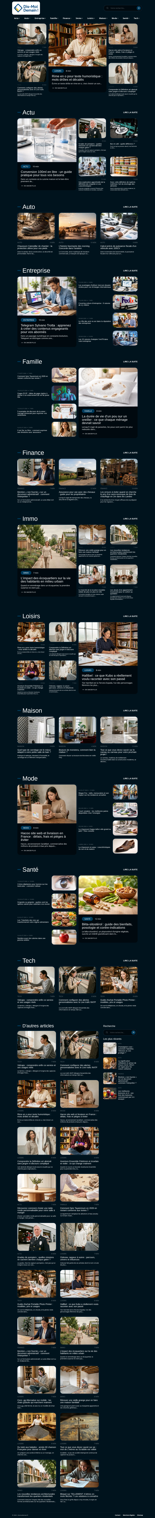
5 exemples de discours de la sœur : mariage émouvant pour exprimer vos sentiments (32, 413)
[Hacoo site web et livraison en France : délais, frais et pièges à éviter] (123, 34)
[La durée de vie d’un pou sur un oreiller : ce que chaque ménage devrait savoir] (108, 387)
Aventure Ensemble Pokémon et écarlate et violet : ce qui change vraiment (30, 688)
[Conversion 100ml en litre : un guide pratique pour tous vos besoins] (46, 140)
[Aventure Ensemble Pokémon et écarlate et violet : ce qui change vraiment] (31, 670)
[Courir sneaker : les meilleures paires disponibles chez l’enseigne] (125, 810)
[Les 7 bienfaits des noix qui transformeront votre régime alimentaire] (64, 919)
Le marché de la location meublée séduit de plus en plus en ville (92, 591)
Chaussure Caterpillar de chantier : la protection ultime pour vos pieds (34, 247)
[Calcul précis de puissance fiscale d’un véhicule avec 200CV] (119, 226)
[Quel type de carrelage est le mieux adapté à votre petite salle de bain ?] (36, 730)
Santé (30, 869)
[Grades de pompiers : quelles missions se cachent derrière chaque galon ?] (92, 128)
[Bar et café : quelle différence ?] (124, 128)
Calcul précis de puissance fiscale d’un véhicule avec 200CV (118, 247)
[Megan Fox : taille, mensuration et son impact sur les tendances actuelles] (125, 792)
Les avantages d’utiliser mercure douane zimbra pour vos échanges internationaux (95, 286)
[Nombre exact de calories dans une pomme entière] (64, 937)
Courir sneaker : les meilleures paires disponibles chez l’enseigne (93, 812)
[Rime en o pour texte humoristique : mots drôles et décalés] (77, 45)
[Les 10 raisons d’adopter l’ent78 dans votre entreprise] (125, 338)
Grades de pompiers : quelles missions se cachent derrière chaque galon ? (90, 146)
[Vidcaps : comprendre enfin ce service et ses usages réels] (31, 34)
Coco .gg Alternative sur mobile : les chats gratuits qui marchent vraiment (34, 1401)
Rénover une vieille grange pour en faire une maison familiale (92, 551)
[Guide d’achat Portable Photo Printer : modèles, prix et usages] (119, 980)
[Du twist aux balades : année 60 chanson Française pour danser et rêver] (36, 1427)
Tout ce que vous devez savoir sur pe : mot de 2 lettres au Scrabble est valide (78, 1448)
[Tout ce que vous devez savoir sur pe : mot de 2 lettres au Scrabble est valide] (79, 1427)
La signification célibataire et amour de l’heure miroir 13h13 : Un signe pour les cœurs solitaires (127, 1065)
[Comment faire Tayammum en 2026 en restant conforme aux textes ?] (64, 375)
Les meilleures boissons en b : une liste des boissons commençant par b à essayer (126, 1095)
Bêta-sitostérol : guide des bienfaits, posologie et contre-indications (107, 925)
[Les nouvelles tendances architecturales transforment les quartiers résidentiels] (124, 534)
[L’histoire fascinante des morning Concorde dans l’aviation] (77, 226)
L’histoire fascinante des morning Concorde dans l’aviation (74, 247)
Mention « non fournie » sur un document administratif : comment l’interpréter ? (33, 494)
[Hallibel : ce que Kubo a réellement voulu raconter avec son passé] (108, 644)
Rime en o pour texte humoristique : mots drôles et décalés (77, 77)
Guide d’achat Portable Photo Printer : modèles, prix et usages (118, 1001)
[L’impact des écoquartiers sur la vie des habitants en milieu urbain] (46, 546)
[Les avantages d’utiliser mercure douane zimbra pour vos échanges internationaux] (125, 284)
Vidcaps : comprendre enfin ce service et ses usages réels (29, 51)
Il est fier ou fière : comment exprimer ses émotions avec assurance (32, 431)
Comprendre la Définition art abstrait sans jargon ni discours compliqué (123, 90)
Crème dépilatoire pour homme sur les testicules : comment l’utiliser (32, 885)
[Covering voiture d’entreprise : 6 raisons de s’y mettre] (125, 302)
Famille (32, 361)
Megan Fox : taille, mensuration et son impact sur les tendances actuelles (94, 794)
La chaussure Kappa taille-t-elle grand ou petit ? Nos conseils (95, 830)
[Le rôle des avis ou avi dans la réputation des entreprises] (125, 320)
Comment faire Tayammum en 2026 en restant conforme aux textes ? (32, 377)
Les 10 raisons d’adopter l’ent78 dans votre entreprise (93, 340)
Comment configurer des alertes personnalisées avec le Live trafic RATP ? (30, 90)
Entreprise (36, 270)
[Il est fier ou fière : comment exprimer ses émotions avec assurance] (64, 429)
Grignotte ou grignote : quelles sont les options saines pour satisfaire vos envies (33, 903)
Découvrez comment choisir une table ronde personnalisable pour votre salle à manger (36, 1210)
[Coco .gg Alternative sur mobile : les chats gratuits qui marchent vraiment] (36, 1380)
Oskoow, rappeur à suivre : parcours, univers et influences (61, 687)
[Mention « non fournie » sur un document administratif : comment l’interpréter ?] (36, 472)
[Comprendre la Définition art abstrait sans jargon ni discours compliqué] (123, 73)
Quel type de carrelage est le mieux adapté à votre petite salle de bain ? (34, 751)
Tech (19, 47)
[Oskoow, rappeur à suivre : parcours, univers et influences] (62, 670)
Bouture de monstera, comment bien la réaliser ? (77, 751)
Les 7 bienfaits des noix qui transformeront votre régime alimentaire (33, 921)
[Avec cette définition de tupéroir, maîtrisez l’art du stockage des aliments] (124, 166)
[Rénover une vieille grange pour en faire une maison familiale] (92, 534)
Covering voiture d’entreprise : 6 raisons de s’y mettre (94, 304)
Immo (30, 518)
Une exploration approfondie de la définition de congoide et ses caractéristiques (92, 184)
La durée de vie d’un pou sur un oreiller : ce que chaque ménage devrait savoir (105, 420)
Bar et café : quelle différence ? (122, 144)
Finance (33, 452)
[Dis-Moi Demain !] (26, 8)
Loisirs (57, 71)
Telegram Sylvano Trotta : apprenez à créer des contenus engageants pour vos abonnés (46, 329)
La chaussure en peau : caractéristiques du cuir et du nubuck (94, 848)
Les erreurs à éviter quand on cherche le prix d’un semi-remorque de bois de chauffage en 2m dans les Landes (118, 494)
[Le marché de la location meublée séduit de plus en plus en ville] (92, 574)
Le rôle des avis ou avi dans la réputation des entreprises (95, 322)
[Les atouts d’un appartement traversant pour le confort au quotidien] (124, 574)
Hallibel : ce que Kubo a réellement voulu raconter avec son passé (106, 677)
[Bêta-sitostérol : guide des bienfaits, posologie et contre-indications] (108, 895)
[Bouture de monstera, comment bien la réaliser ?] (77, 730)
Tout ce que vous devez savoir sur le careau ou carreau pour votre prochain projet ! (118, 752)
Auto (28, 206)
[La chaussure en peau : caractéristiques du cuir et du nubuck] (125, 846)
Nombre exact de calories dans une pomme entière (31, 939)
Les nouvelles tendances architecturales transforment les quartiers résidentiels (122, 552)
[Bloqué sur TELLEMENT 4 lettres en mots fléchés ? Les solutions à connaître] (79, 1474)
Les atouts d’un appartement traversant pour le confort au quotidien (121, 592)
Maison (32, 710)
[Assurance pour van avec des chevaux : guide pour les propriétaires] (77, 472)
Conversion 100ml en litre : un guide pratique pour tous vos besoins (46, 173)
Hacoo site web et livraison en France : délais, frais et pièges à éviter (121, 52)
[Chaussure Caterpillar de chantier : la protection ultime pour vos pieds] (36, 226)
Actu (28, 112)
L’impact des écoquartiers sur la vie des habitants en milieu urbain (46, 579)
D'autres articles (38, 1025)
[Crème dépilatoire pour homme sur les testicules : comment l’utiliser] (64, 883)
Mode (111, 47)
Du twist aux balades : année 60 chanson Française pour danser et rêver (36, 1448)
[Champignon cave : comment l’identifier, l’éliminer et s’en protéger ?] (110, 1048)
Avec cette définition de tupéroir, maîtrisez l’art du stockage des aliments (123, 184)
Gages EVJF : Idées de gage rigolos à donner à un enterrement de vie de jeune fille (33, 395)
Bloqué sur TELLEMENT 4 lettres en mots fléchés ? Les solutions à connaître (79, 1495)
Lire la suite (130, 112)
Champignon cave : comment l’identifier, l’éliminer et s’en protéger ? (126, 1050)
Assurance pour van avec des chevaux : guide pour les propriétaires (77, 493)
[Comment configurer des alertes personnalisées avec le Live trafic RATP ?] (31, 71)
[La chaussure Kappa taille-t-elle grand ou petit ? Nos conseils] (125, 828)
